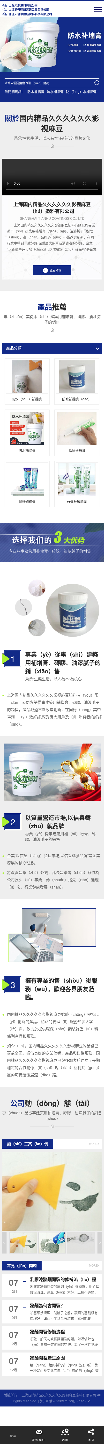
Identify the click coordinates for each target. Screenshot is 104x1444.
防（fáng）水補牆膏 (81, 91)
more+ (94, 1144)
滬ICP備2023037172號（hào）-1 (65, 1400)
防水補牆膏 (35, 91)
